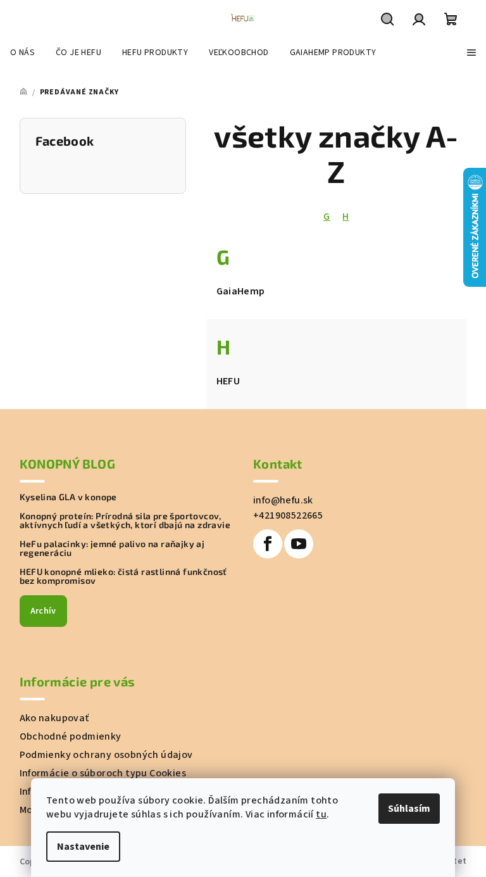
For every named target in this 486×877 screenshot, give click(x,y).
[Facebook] (267, 543)
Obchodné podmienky (71, 736)
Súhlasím (409, 809)
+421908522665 (288, 515)
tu (321, 814)
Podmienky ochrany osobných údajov (106, 755)
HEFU (228, 381)
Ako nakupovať (54, 718)
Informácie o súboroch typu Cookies (103, 773)
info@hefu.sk (283, 500)
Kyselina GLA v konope (68, 497)
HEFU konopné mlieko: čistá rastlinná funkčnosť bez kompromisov (123, 576)
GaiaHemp (240, 291)
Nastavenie (83, 847)
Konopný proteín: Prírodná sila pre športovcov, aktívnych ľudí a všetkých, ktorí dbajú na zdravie (125, 520)
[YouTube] (298, 543)
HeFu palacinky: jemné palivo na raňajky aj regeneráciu (112, 548)
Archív (43, 611)
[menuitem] (22, 52)
